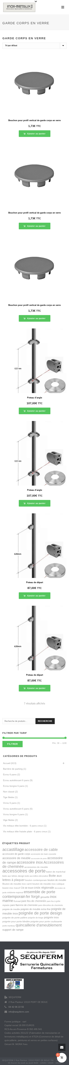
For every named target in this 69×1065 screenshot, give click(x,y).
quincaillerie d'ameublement (39, 925)
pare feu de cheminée (33, 900)
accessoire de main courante (43, 854)
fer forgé (33, 896)
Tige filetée (8, 797)
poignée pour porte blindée (16, 921)
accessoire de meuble (16, 858)
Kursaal (17, 901)
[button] (34, 133)
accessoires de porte (24, 870)
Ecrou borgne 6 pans (13, 786)
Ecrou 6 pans (10, 774)
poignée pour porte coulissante (46, 921)
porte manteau (8, 926)
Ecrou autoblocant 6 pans (16, 780)
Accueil (6, 763)
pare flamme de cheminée (24, 905)
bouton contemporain (36, 880)
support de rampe (12, 929)
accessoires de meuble (36, 867)
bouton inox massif (11, 888)
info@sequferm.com (19, 1011)
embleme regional (15, 892)
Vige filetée (8, 820)
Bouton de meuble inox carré (17, 884)
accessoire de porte (39, 858)
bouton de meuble (56, 880)
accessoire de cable (41, 849)
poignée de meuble (11, 909)
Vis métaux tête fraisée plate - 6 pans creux (25, 831)
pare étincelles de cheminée (50, 905)
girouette (44, 897)
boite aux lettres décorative (36, 876)
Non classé (8, 791)
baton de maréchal (55, 871)
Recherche (45, 721)
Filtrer (12, 744)
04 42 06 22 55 (16, 1007)
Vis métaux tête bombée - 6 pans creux (23, 825)
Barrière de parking (13, 769)
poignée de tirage (35, 918)
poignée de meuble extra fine (36, 909)
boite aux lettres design (13, 876)
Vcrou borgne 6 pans (13, 814)
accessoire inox (30, 862)
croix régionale (44, 887)
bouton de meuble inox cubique (48, 884)
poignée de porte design (40, 913)
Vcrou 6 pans (10, 803)
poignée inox (51, 917)
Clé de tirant (27, 887)
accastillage (13, 849)
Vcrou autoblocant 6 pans (16, 808)
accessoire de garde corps (16, 853)
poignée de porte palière (14, 917)
